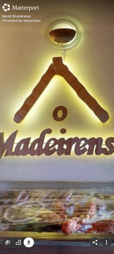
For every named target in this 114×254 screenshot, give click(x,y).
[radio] (7, 242)
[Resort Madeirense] (57, 127)
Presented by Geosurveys (21, 21)
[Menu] (106, 242)
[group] (18, 242)
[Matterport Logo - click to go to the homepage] (20, 7)
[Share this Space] (95, 242)
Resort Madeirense (16, 16)
